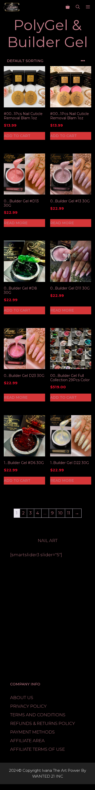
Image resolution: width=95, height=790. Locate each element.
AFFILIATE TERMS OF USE (37, 749)
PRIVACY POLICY (28, 706)
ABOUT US (21, 697)
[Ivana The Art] (12, 7)
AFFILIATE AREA (27, 740)
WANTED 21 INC (47, 776)
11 (68, 512)
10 (60, 512)
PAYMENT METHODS (32, 732)
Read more (16, 223)
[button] (78, 7)
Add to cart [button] (17, 135)
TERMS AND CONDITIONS (37, 714)
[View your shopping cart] (68, 7)
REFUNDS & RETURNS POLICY (42, 723)
